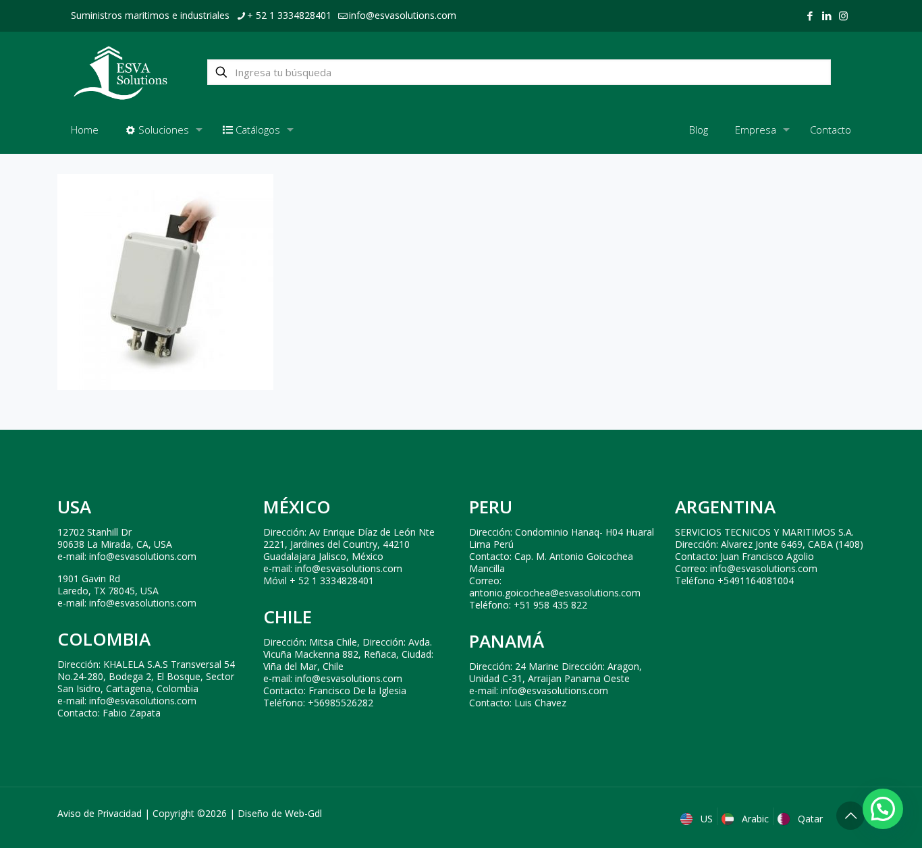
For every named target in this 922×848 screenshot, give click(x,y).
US (705, 818)
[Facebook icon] (810, 15)
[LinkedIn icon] (826, 15)
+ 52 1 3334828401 (289, 15)
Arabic (754, 818)
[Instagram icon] (843, 15)
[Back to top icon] (850, 815)
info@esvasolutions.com (402, 15)
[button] (883, 809)
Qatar (809, 818)
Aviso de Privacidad (99, 813)
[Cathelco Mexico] (120, 72)
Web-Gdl (303, 813)
